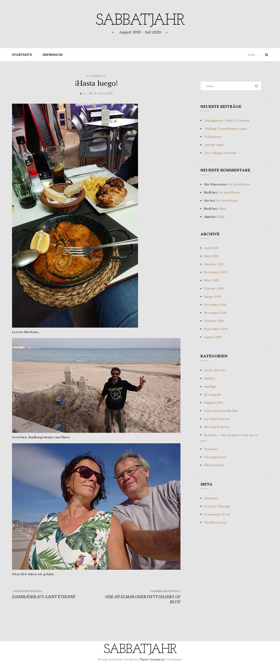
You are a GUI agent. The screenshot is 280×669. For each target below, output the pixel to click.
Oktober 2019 (214, 321)
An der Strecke (215, 370)
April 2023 (211, 248)
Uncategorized (215, 457)
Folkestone (213, 137)
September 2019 (216, 329)
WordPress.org (215, 522)
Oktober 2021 (214, 264)
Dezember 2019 (215, 305)
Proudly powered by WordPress (118, 659)
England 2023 (213, 403)
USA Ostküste (214, 465)
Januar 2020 (212, 297)
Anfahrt (209, 378)
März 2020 (211, 280)
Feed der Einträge (217, 506)
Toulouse (210, 449)
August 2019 (213, 337)
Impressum (52, 55)
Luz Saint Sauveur (217, 419)
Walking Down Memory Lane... (227, 129)
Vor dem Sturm (239, 184)
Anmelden (211, 498)
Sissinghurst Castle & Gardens (227, 120)
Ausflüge (210, 386)
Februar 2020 (214, 288)
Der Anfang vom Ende (220, 153)
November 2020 (215, 272)
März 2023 (211, 256)
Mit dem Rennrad (216, 427)
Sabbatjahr (140, 21)
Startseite (22, 55)
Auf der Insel (214, 145)
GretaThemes (173, 659)
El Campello (96, 75)
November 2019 (215, 313)
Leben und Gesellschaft (221, 411)
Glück (222, 209)
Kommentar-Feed (217, 514)
